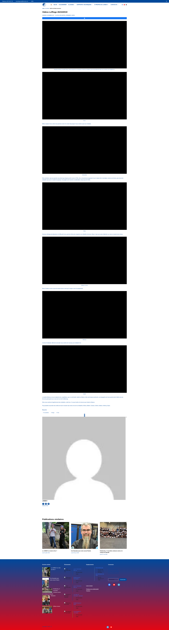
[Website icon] (46, 504)
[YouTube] (124, 4)
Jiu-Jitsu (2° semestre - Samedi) (78, 595)
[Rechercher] (166, 1)
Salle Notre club (99, 567)
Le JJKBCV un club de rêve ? (49, 550)
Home (43, 8)
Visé (58, 412)
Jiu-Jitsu (47, 8)
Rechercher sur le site (113, 577)
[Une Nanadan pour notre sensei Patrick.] (84, 535)
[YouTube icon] (49, 504)
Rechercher (122, 579)
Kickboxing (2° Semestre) (77, 578)
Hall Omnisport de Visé (100, 574)
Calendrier (63, 4)
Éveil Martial (62, 15)
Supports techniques (84, 4)
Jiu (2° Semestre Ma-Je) (77, 569)
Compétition (46, 412)
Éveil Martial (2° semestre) (77, 612)
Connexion (110, 567)
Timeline (88, 590)
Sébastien (53, 595)
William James (56, 606)
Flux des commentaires (113, 571)
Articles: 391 (45, 505)
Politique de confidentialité (92, 589)
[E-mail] (126, 4)
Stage (52, 412)
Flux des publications (113, 569)
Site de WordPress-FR (113, 573)
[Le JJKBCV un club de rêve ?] (55, 535)
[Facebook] (122, 4)
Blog (55, 4)
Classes (71, 4)
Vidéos (73, 15)
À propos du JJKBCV (101, 4)
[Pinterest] (84, 415)
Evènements (68, 15)
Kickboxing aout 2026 (77, 603)
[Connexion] (164, 1)
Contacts (114, 4)
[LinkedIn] (84, 416)
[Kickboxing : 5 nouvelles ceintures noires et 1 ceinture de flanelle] (113, 535)
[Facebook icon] (43, 504)
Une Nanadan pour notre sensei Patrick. (81, 550)
